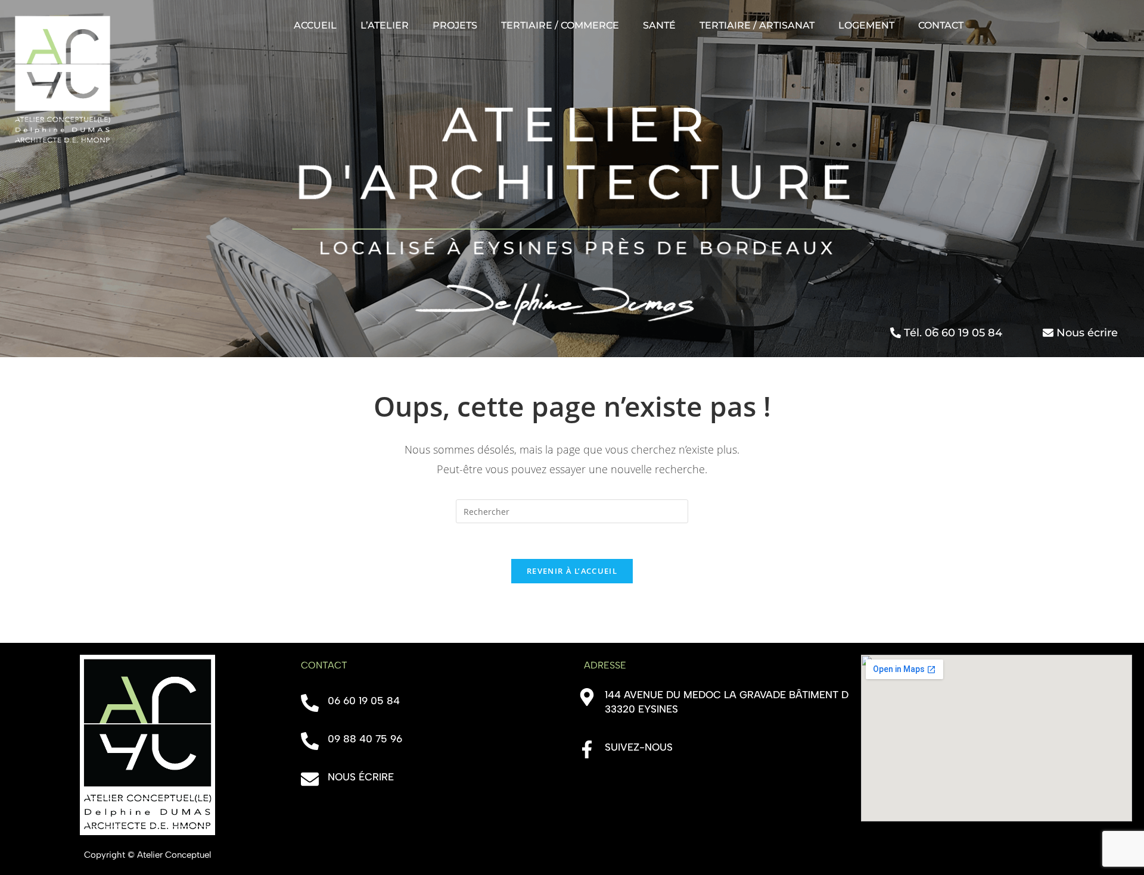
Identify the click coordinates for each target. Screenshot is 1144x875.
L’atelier (384, 25)
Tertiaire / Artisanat (757, 25)
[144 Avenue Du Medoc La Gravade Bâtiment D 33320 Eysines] (587, 697)
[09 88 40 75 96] (310, 741)
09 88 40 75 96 (365, 739)
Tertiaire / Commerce (560, 25)
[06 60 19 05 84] (310, 703)
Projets (455, 25)
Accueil (315, 25)
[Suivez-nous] (587, 749)
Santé (659, 25)
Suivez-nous (639, 747)
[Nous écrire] (310, 779)
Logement (866, 25)
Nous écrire (361, 777)
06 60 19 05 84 (364, 701)
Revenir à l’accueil (572, 570)
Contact (940, 25)
